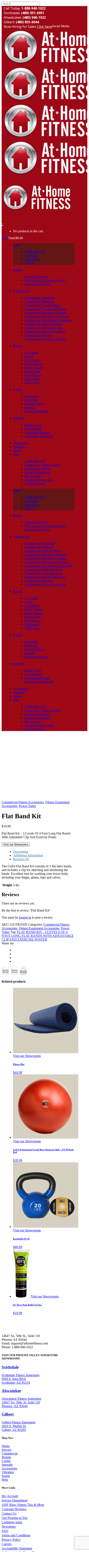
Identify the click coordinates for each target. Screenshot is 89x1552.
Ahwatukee (11, 1391)
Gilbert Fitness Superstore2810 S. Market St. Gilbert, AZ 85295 (18, 1426)
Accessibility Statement (17, 1548)
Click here (44, 26)
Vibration (8, 1472)
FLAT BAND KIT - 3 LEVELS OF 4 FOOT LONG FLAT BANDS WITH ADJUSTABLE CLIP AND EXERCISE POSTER (38, 935)
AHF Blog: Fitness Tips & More (23, 1505)
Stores (6, 1446)
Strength (7, 1464)
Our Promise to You (15, 1518)
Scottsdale (10, 1367)
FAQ (5, 1531)
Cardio (6, 1461)
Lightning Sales (12, 1522)
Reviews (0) (21, 859)
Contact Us (9, 1513)
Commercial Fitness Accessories (23, 802)
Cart (5, 238)
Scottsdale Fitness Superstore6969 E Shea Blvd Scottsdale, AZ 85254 (21, 1378)
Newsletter (9, 1526)
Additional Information (28, 855)
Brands (6, 1457)
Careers (7, 1544)
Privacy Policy (11, 1539)
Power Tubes (27, 806)
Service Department (15, 1500)
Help (5, 1479)
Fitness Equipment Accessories (39, 928)
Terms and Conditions (16, 1535)
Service (6, 1449)
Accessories (9, 1468)
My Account (10, 1496)
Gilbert (8, 1414)
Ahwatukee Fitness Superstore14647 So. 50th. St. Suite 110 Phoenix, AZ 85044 (21, 1402)
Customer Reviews (14, 1509)
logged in (25, 917)
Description (20, 851)
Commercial (10, 1453)
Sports (6, 1476)
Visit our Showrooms (15, 844)
